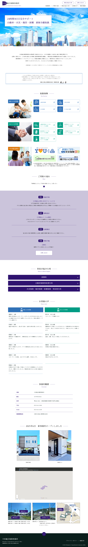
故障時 (44, 277)
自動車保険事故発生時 (44, 283)
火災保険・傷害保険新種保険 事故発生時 (44, 289)
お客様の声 (75, 5)
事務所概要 (83, 5)
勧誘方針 (82, 540)
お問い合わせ (80, 2)
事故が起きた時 (68, 2)
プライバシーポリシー (71, 540)
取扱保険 (47, 5)
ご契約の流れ (55, 5)
